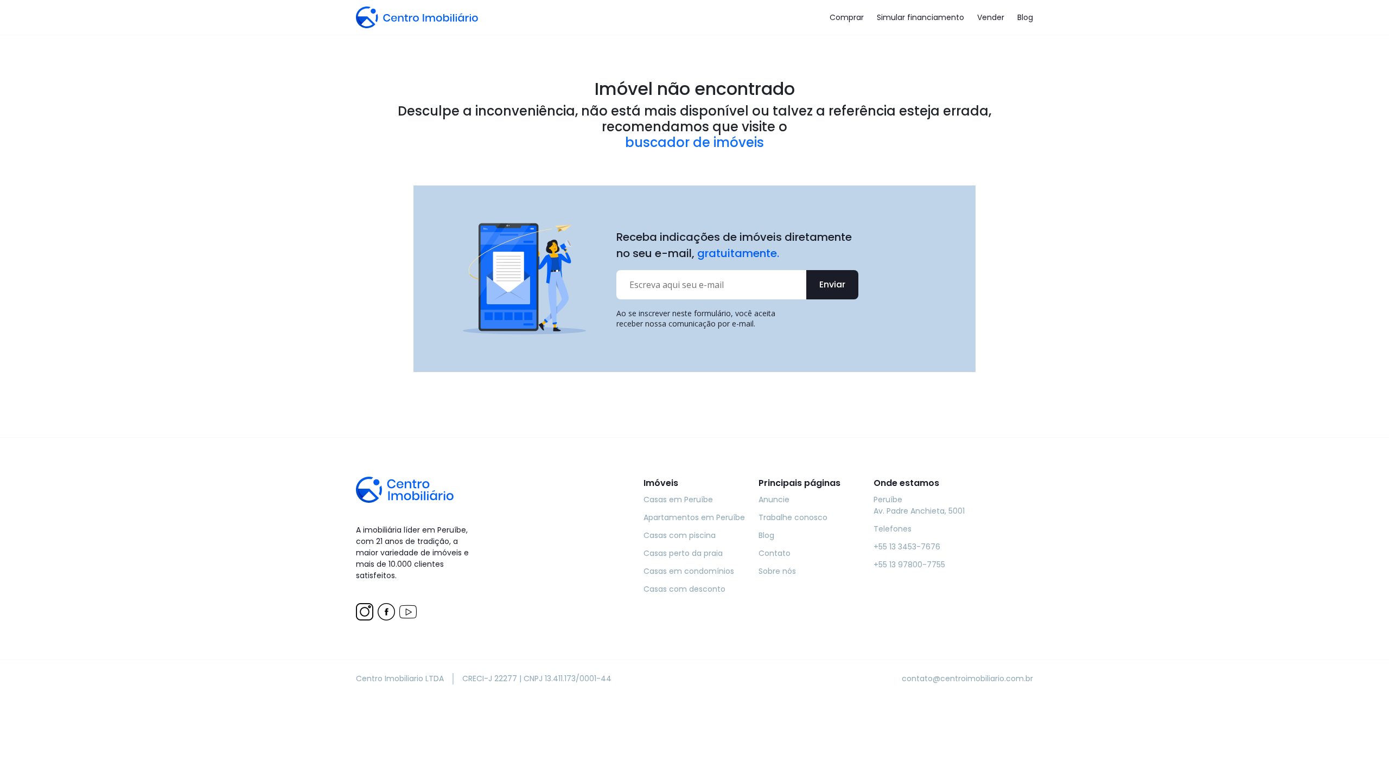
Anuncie (774, 499)
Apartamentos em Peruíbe (694, 517)
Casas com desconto (684, 589)
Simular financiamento (920, 17)
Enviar (832, 284)
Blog (1025, 17)
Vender (990, 17)
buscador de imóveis (694, 143)
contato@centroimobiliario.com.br (967, 678)
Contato (775, 553)
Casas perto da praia (683, 553)
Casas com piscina (679, 535)
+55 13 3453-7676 (907, 546)
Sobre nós (777, 571)
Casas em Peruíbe (678, 499)
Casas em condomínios (688, 571)
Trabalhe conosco (793, 517)
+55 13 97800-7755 (909, 564)
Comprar (847, 17)
